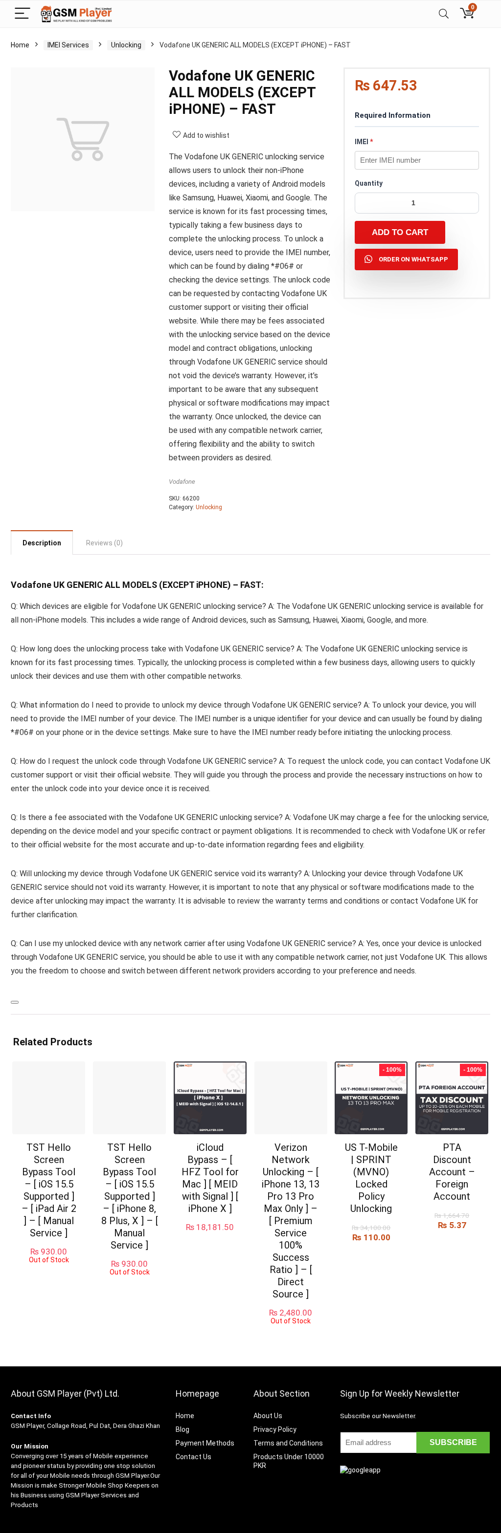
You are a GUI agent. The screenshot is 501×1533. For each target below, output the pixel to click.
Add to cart (400, 232)
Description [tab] (42, 543)
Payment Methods (205, 1443)
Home (20, 45)
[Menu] (22, 14)
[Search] (443, 14)
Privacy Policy (274, 1429)
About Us (267, 1416)
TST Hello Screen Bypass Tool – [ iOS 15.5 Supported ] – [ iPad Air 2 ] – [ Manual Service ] (49, 1190)
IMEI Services (68, 45)
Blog (182, 1429)
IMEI (364, 142)
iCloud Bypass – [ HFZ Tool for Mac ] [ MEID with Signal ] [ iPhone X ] (210, 1178)
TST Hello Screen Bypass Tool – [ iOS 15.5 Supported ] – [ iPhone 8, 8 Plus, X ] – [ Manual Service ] (129, 1196)
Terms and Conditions (288, 1443)
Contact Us (193, 1457)
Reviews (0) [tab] (104, 543)
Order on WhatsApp (413, 259)
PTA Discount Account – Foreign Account (452, 1172)
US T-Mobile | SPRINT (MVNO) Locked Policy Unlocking (371, 1178)
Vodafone (182, 481)
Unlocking (126, 45)
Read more (48, 1272)
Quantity (369, 183)
